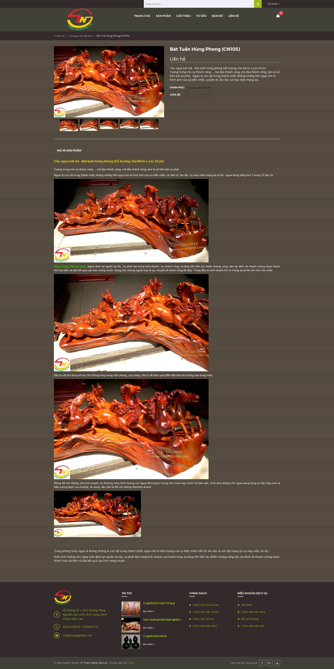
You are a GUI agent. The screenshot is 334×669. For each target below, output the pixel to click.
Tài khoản (273, 3)
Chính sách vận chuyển (206, 612)
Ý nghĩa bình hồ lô (155, 636)
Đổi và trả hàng (250, 619)
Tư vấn (201, 16)
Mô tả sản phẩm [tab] (69, 150)
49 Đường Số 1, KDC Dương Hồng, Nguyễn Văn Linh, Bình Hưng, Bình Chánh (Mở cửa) (85, 614)
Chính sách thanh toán (206, 605)
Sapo (131, 663)
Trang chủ (142, 16)
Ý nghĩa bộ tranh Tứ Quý (159, 603)
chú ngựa (82, 557)
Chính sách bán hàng (253, 612)
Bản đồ (217, 16)
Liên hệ (233, 16)
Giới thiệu (183, 16)
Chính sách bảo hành (205, 626)
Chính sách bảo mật (252, 626)
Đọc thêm (148, 611)
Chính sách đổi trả (203, 619)
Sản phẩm (163, 16)
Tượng (58, 169)
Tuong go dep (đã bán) (81, 35)
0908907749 (90, 627)
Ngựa (57, 175)
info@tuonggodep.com (77, 635)
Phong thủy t (99, 375)
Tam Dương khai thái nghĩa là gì (164, 619)
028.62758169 (72, 627)
